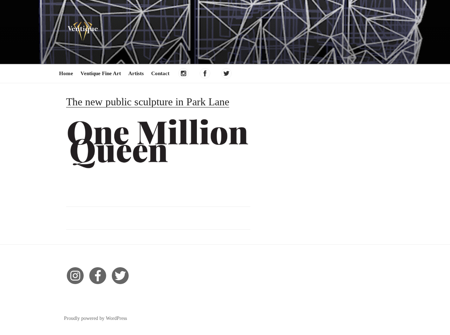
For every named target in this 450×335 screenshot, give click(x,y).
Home (66, 73)
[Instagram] (75, 275)
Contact (160, 73)
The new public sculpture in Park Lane (147, 101)
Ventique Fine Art (101, 73)
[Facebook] (97, 275)
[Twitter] (120, 275)
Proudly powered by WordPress (95, 318)
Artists (136, 73)
